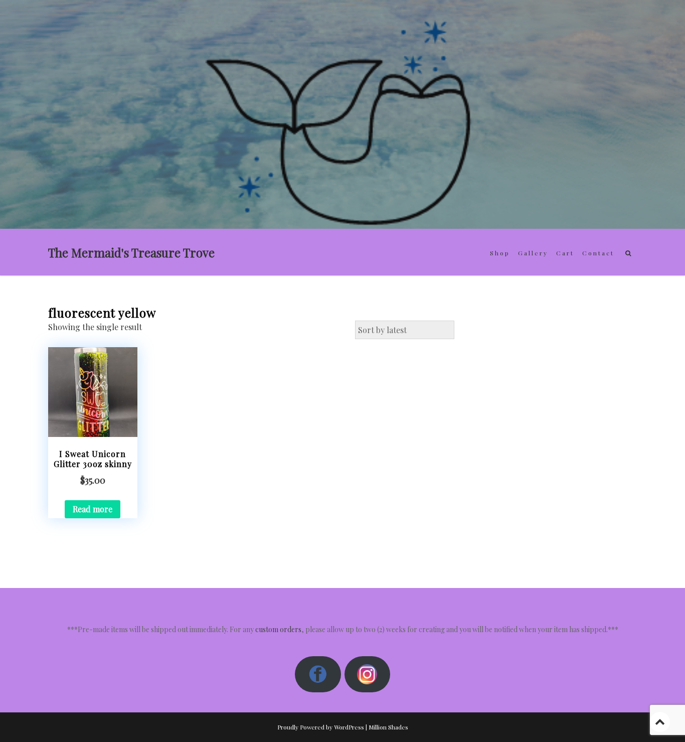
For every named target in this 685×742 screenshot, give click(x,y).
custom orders (278, 629)
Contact (598, 253)
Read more (92, 509)
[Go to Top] (660, 721)
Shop (500, 253)
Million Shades (388, 727)
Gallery (533, 253)
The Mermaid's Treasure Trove (131, 252)
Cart (565, 253)
